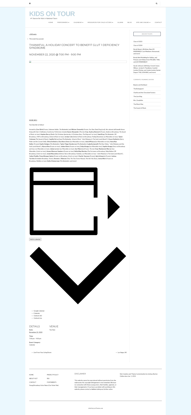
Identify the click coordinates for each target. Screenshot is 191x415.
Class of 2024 (137, 45)
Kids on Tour (52, 13)
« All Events (32, 34)
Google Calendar (39, 311)
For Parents (51, 382)
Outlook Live (38, 318)
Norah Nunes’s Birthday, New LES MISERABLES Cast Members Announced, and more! (146, 51)
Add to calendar (35, 239)
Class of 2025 (137, 41)
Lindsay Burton (153, 374)
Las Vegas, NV (122, 352)
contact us (88, 389)
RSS (48, 378)
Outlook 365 (38, 316)
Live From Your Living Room (42, 352)
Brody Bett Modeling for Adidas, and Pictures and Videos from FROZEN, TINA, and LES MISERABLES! (146, 60)
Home (31, 375)
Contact (32, 382)
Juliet (89, 408)
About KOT (33, 378)
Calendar (32, 345)
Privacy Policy (52, 375)
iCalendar (37, 313)
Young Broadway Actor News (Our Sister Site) (43, 385)
